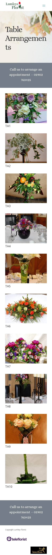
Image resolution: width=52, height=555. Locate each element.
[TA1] (26, 122)
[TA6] (26, 322)
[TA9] (26, 443)
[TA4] (26, 242)
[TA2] (26, 162)
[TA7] (26, 362)
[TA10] (26, 483)
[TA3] (26, 202)
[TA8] (26, 402)
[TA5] (26, 282)
